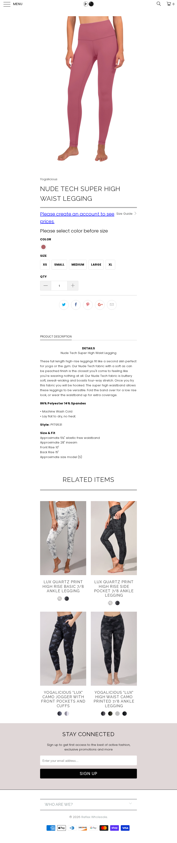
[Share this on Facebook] (76, 305)
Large (96, 264)
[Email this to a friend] (112, 305)
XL (110, 264)
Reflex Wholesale (94, 817)
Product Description (56, 336)
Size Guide (124, 213)
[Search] (158, 3)
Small (59, 264)
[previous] (45, 93)
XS (45, 264)
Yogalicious (48, 179)
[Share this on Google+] (100, 305)
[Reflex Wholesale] (88, 4)
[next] (132, 93)
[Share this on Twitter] (64, 305)
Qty (43, 276)
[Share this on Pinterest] (88, 305)
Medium (77, 264)
